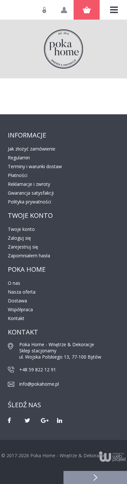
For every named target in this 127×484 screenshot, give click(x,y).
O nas (14, 283)
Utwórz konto (69, 13)
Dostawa (17, 301)
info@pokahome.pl (39, 384)
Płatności (17, 175)
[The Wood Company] (63, 49)
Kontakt (16, 318)
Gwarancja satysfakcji (31, 193)
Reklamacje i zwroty (29, 184)
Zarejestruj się (23, 247)
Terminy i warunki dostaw (35, 166)
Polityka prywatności (29, 202)
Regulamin (19, 157)
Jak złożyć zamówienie (31, 149)
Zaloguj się (49, 13)
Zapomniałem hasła (29, 255)
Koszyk (87, 10)
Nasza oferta (21, 292)
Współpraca (20, 309)
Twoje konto (21, 229)
